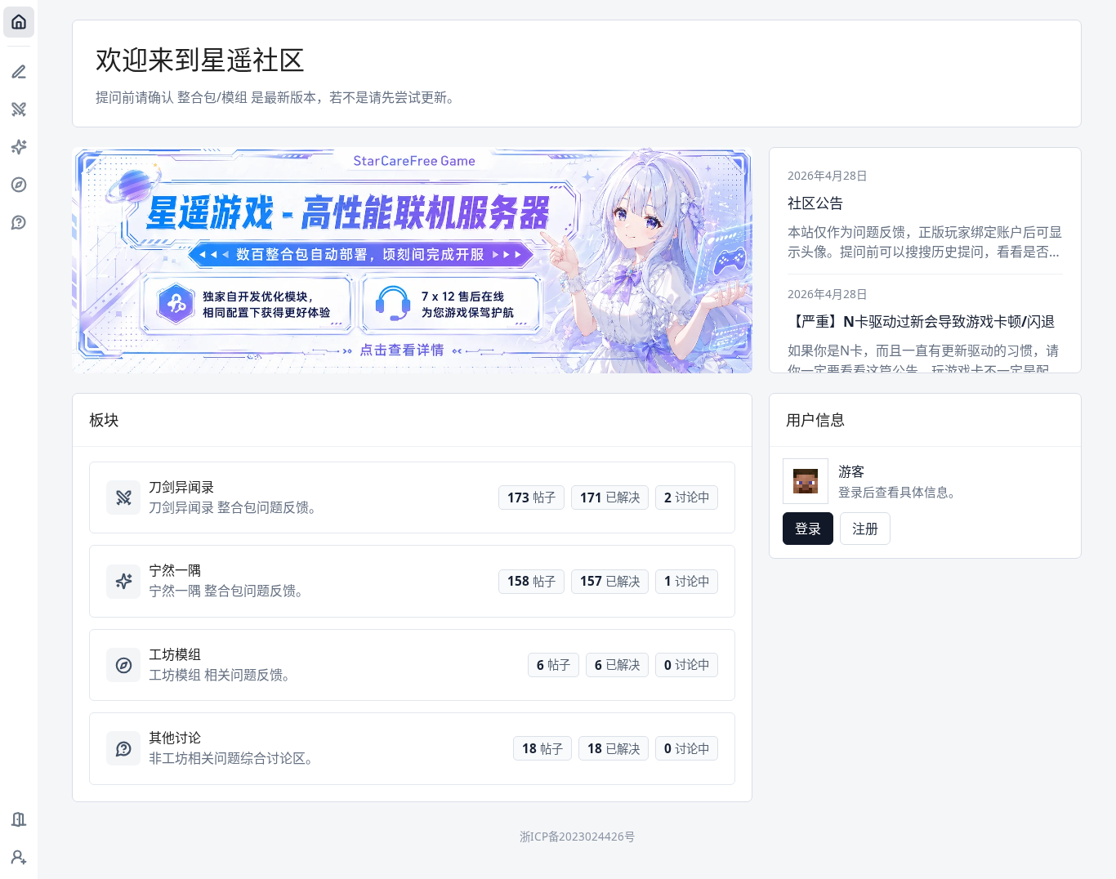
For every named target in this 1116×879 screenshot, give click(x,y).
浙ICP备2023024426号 (577, 836)
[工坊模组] (18, 184)
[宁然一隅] (18, 147)
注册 (865, 529)
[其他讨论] (18, 222)
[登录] (18, 819)
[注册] (18, 856)
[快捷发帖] (18, 71)
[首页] (18, 22)
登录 (808, 529)
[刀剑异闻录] (18, 109)
